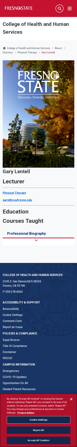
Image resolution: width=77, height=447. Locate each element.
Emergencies (11, 371)
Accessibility (11, 309)
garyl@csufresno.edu (17, 200)
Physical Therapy (27, 52)
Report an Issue (13, 327)
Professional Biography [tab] (26, 233)
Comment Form (12, 321)
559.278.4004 (14, 291)
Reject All (38, 430)
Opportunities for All (15, 383)
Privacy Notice (25, 412)
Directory (8, 52)
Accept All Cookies (38, 440)
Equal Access (11, 340)
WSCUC (7, 358)
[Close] (71, 399)
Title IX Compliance (15, 346)
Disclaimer (9, 352)
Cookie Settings (13, 315)
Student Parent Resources (19, 389)
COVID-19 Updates (15, 377)
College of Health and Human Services (28, 48)
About (58, 48)
